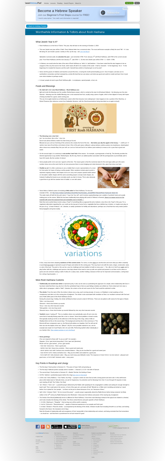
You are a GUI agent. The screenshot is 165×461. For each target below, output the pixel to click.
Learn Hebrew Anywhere (116, 443)
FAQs (37, 448)
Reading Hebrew (58, 443)
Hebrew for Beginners (61, 436)
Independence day (98, 452)
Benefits (112, 433)
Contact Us (76, 436)
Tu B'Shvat (96, 447)
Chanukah (96, 445)
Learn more (91, 428)
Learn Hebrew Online (115, 440)
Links (93, 457)
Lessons (53, 3)
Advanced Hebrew (61, 440)
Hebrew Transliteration (116, 441)
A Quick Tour (39, 436)
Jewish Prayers (69, 3)
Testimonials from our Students (118, 435)
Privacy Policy (76, 445)
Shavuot (95, 453)
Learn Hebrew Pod (33, 3)
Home (42, 433)
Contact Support (40, 452)
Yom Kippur (96, 441)
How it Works (59, 441)
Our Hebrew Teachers (78, 435)
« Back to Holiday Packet (36, 26)
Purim (94, 448)
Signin (37, 443)
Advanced (58, 447)
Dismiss (125, 8)
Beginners (58, 445)
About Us (78, 3)
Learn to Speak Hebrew (116, 438)
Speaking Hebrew (59, 435)
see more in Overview (79, 375)
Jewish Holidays (96, 438)
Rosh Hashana (97, 440)
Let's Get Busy (84, 51)
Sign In (137, 3)
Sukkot (95, 443)
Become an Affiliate (78, 438)
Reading (59, 3)
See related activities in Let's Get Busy (62, 330)
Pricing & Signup (40, 441)
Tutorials (38, 450)
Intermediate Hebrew (61, 438)
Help (37, 447)
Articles (46, 3)
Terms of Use (76, 443)
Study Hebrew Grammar (116, 436)
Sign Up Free (129, 3)
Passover (95, 450)
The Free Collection (97, 435)
